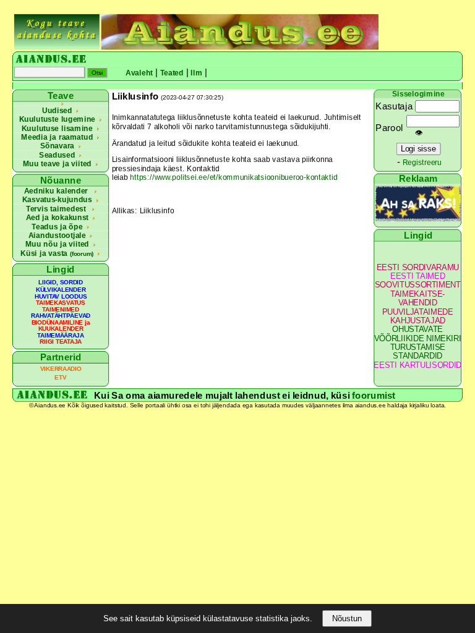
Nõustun (347, 618)
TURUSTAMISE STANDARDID (417, 352)
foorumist (373, 395)
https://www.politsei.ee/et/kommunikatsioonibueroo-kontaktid (233, 177)
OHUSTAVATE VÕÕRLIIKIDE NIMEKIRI (417, 334)
